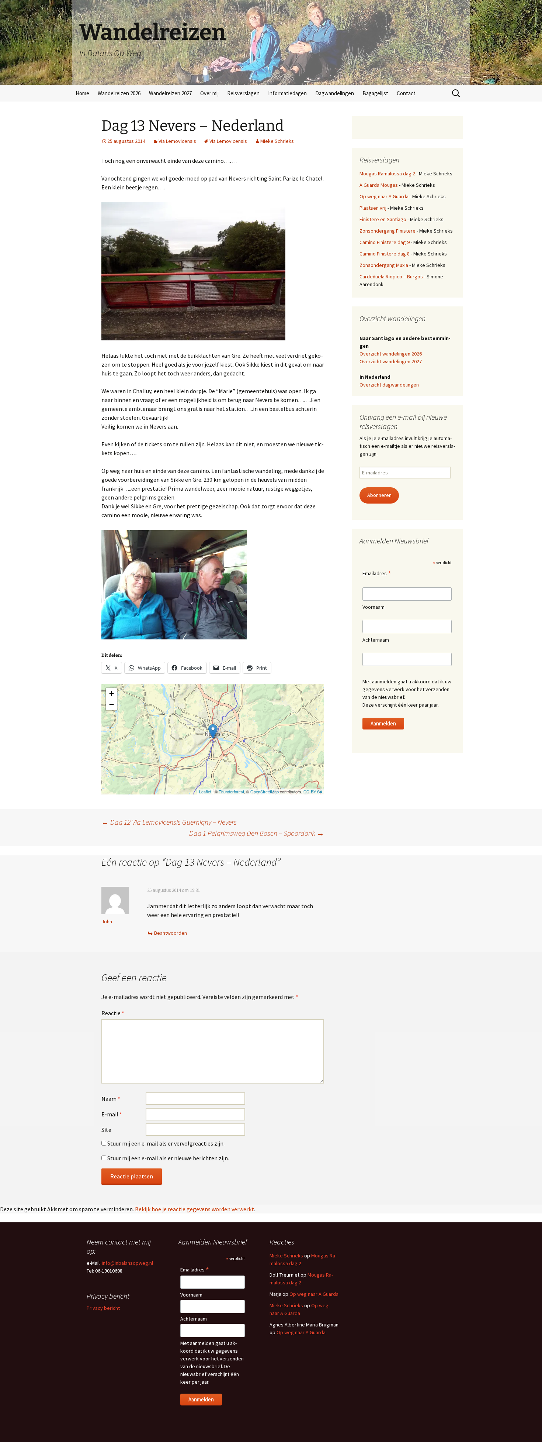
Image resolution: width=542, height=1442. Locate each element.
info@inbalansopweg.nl (127, 1263)
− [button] (111, 704)
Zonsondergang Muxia (383, 265)
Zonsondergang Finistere (387, 230)
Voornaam (373, 607)
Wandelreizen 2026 (119, 93)
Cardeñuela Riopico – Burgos (391, 276)
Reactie (112, 1013)
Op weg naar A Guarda (384, 196)
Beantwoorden (170, 933)
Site (106, 1129)
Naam (110, 1098)
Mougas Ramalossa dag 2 (387, 173)
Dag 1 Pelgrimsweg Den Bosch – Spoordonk (256, 833)
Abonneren (379, 495)
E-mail (111, 1114)
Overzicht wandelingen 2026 (390, 353)
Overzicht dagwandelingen (389, 384)
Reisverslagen (243, 93)
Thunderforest (231, 791)
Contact (406, 93)
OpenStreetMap (264, 791)
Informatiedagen (287, 93)
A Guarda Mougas (378, 185)
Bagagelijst (375, 93)
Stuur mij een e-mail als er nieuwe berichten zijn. (168, 1158)
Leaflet (205, 791)
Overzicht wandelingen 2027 (390, 361)
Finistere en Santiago (382, 219)
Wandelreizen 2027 (170, 93)
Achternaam (375, 639)
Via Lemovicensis (177, 141)
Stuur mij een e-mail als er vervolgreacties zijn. (166, 1143)
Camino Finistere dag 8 (384, 253)
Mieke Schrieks (277, 141)
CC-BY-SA (312, 791)
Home (82, 93)
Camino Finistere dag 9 (384, 242)
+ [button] (111, 693)
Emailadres (376, 573)
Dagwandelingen (334, 93)
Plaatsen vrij (372, 208)
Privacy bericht (103, 1308)
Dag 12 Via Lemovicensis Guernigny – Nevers (169, 822)
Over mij (209, 93)
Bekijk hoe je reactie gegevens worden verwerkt (194, 1209)
